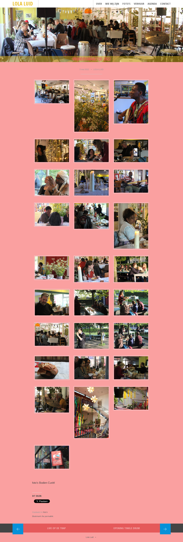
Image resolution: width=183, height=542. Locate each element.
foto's (45, 512)
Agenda (152, 3)
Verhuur (139, 3)
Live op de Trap (56, 528)
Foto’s (126, 3)
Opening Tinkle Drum (126, 528)
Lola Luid (23, 3)
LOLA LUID (98, 69)
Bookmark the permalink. (43, 516)
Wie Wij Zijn (112, 3)
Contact (165, 3)
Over (99, 3)
